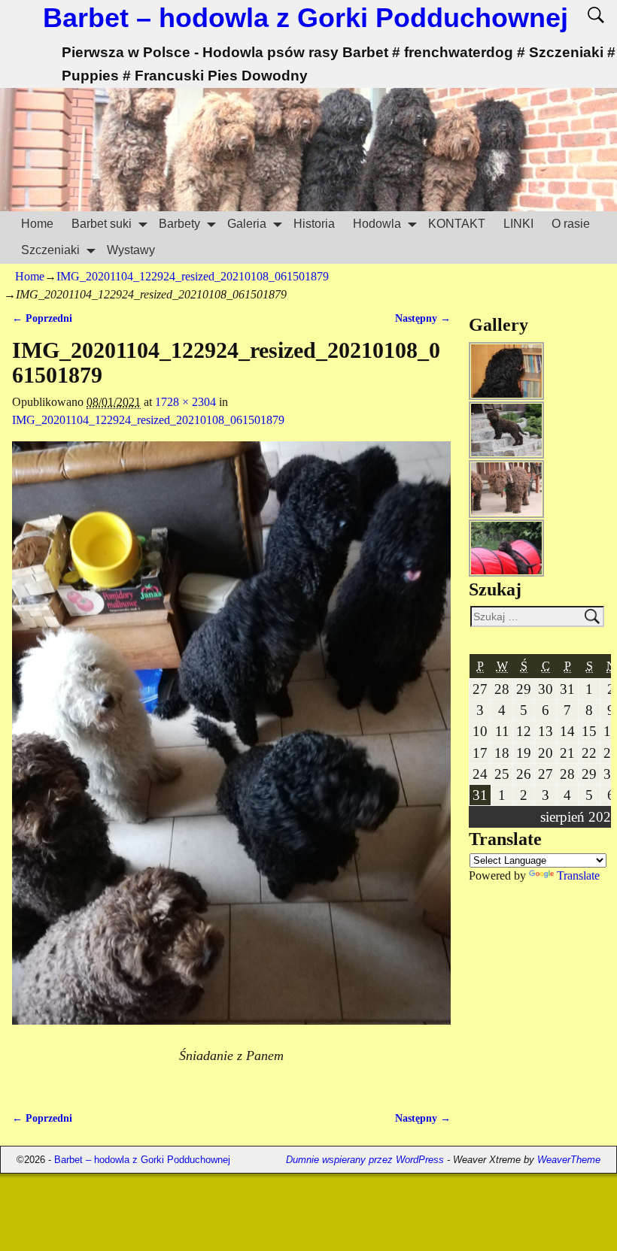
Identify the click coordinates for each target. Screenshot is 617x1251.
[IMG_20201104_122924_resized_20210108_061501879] (231, 742)
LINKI (518, 223)
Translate (578, 875)
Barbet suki (101, 223)
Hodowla (377, 223)
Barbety (179, 223)
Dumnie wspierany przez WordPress (365, 1159)
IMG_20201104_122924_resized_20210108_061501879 (192, 276)
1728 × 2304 (185, 401)
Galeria (246, 223)
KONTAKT (456, 223)
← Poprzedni (42, 318)
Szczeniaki (50, 250)
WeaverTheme (568, 1159)
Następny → (423, 318)
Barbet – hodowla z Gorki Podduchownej (305, 17)
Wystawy (131, 250)
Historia (314, 223)
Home (37, 223)
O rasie (571, 223)
